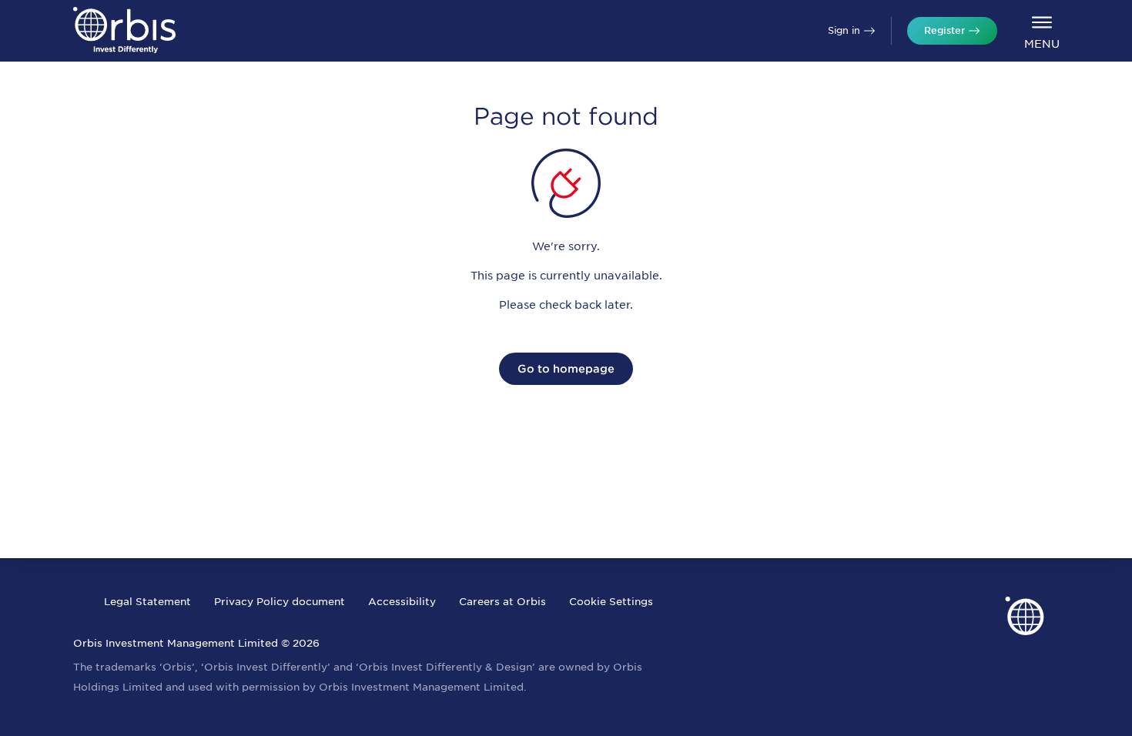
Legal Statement (147, 601)
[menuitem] (1041, 31)
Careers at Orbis (502, 601)
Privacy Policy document (279, 601)
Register (944, 30)
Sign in (844, 30)
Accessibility (402, 601)
